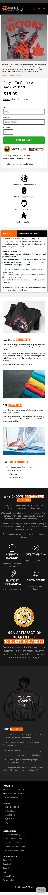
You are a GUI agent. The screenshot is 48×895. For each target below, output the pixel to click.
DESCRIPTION (8, 233)
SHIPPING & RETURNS (28, 233)
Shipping (6, 99)
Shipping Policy (9, 864)
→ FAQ (5, 823)
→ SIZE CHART (9, 815)
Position (6, 117)
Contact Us (7, 860)
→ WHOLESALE (9, 811)
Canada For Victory (27, 887)
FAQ (4, 872)
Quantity (6, 128)
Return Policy (8, 868)
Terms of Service (9, 876)
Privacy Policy (8, 880)
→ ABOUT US (8, 819)
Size (4, 107)
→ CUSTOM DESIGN (11, 807)
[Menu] (43, 8)
